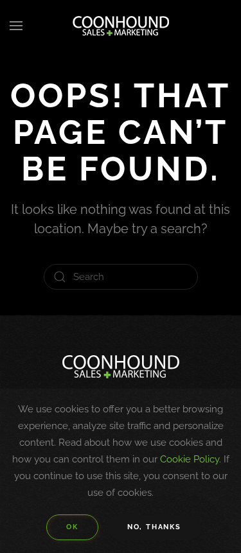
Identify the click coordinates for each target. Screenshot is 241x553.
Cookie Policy (189, 459)
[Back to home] (121, 25)
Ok (72, 527)
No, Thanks (154, 527)
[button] (16, 25)
